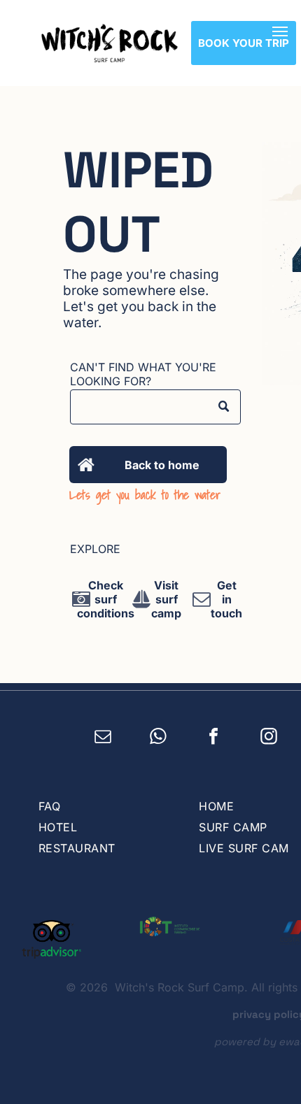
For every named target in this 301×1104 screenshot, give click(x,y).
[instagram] (269, 738)
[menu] (280, 31)
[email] (103, 738)
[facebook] (214, 738)
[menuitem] (104, 806)
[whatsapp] (159, 738)
